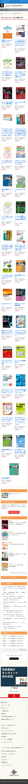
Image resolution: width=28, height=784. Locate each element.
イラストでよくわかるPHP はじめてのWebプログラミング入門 (7, 419)
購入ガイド (4, 708)
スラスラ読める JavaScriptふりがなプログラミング (7, 218)
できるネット (5, 759)
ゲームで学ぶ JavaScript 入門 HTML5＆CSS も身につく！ (7, 277)
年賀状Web (4, 762)
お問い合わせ (5, 728)
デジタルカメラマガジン (8, 754)
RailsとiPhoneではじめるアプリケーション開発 (7, 362)
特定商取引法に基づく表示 (8, 733)
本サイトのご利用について (8, 725)
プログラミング (7, 13)
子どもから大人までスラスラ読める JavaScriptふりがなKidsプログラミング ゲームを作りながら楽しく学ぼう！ (7, 132)
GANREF (3, 757)
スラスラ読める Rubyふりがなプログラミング (7, 162)
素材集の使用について (7, 719)
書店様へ (3, 713)
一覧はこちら (23, 649)
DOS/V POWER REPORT (8, 751)
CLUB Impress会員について (9, 716)
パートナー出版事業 (6, 739)
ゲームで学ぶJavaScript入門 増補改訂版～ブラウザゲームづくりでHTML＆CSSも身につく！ (20, 43)
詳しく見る (14, 512)
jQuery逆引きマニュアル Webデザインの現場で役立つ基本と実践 (20, 451)
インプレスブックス (6, 765)
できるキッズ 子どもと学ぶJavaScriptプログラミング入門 (20, 162)
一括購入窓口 (5, 711)
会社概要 (3, 736)
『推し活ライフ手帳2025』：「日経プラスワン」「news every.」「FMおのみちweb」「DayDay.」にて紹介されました (13, 598)
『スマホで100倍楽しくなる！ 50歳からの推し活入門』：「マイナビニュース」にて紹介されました (14, 588)
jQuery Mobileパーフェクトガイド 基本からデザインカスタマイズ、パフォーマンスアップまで (20, 421)
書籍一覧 (3, 702)
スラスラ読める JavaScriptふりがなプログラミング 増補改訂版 (7, 73)
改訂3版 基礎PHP (6, 478)
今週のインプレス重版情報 (9, 636)
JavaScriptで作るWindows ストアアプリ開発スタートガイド (20, 391)
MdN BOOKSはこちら (14, 9)
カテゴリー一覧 (5, 705)
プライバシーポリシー (7, 731)
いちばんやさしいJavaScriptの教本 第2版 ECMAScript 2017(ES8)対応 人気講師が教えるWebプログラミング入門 (20, 132)
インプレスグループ (6, 742)
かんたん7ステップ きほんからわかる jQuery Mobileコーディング (7, 391)
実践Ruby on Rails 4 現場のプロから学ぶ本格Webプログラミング (7, 332)
